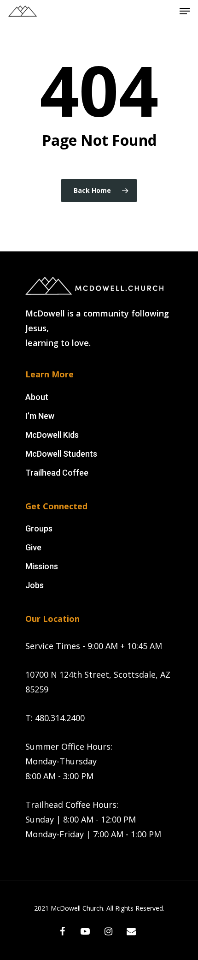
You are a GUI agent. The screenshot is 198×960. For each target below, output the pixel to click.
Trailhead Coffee (56, 472)
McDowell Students (61, 454)
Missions (41, 566)
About (36, 397)
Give (33, 547)
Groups (38, 528)
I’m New (39, 416)
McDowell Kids (52, 435)
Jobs (34, 585)
